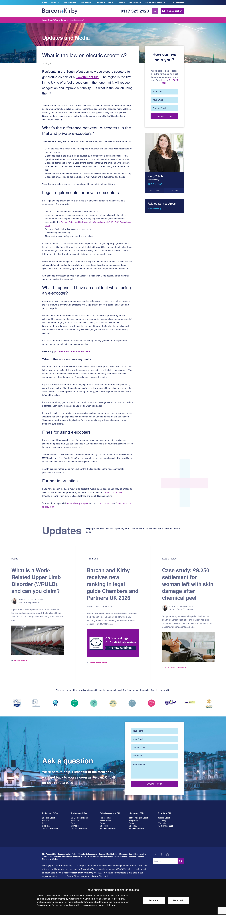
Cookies (102, 854)
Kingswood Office (137, 813)
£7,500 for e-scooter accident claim (72, 351)
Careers (121, 2)
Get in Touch (135, 2)
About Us (55, 2)
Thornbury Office (165, 813)
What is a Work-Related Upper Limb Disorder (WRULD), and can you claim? (36, 580)
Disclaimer (48, 856)
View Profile (174, 191)
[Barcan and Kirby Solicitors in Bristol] (59, 11)
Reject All (178, 900)
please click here (107, 905)
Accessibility (178, 2)
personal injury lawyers (77, 503)
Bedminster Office (50, 813)
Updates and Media (104, 2)
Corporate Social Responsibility (133, 854)
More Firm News (98, 662)
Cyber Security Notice (155, 2)
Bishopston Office (79, 813)
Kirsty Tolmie (155, 176)
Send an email (154, 191)
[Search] (155, 11)
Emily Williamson (34, 602)
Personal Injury (154, 208)
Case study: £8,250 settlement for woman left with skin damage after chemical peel (187, 583)
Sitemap (132, 856)
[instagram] (167, 855)
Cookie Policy (112, 854)
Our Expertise (70, 2)
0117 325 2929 (135, 11)
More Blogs (21, 660)
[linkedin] (155, 855)
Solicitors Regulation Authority (77, 872)
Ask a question (174, 10)
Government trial (87, 76)
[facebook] (161, 855)
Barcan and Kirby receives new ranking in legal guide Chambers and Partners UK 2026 (112, 583)
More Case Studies (175, 667)
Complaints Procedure (87, 854)
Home (44, 2)
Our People (86, 2)
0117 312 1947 (155, 184)
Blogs (50, 20)
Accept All (154, 900)
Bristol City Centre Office (111, 813)
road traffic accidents (115, 492)
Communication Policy (67, 854)
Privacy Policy (93, 856)
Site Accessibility (49, 854)
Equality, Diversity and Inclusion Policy (70, 856)
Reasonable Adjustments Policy (114, 856)
